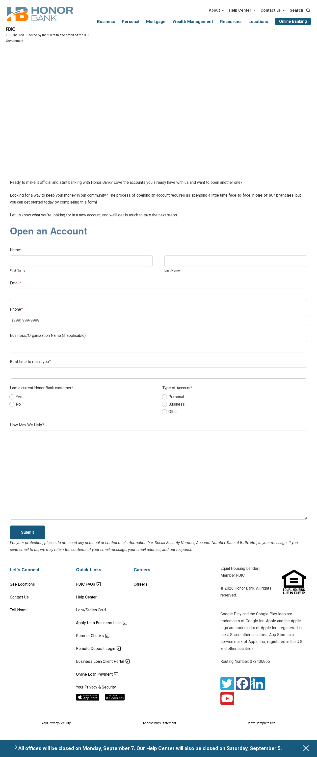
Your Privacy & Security (96, 687)
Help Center (240, 10)
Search (296, 10)
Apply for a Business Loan (105, 622)
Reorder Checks (105, 635)
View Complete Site (261, 723)
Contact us (271, 10)
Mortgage (155, 21)
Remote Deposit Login (105, 648)
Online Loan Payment (105, 674)
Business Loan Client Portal (105, 661)
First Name (17, 270)
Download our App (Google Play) (119, 697)
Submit (27, 532)
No (18, 404)
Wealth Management (193, 21)
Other (173, 411)
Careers (140, 584)
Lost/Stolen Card (91, 610)
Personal (130, 21)
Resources (230, 21)
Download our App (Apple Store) (90, 697)
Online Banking (293, 21)
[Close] (306, 748)
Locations (258, 21)
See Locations (22, 584)
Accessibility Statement (159, 723)
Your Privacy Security (56, 723)
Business (106, 21)
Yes (19, 396)
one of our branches (274, 195)
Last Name (172, 270)
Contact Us (19, 597)
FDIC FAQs (103, 584)
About (214, 10)
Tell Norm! (19, 610)
